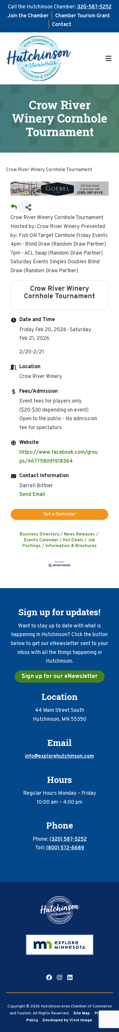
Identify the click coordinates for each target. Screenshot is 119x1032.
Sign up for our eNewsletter (60, 676)
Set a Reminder (59, 514)
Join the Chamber (28, 16)
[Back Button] (14, 208)
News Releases (79, 534)
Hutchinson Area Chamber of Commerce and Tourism (55, 58)
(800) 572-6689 (65, 848)
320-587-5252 (94, 7)
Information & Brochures (71, 546)
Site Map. (82, 1013)
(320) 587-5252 (68, 839)
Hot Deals (73, 540)
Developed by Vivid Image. (67, 1020)
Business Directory (39, 534)
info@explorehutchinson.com (59, 756)
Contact (61, 24)
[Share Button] (25, 206)
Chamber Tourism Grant (82, 16)
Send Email (32, 494)
